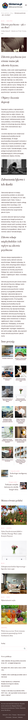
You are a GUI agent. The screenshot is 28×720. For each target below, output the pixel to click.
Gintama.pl (16, 703)
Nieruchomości (21, 714)
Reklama (20, 717)
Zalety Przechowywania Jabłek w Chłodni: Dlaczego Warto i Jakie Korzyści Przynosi (11, 533)
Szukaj (3, 643)
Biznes (4, 714)
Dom (8, 597)
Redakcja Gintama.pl (5, 31)
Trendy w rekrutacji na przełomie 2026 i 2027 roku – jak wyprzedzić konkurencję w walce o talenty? (14, 693)
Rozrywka (8, 717)
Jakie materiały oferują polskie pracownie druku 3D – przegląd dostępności (13, 662)
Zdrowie (10, 21)
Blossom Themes (14, 708)
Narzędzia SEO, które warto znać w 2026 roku (13, 669)
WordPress (7, 710)
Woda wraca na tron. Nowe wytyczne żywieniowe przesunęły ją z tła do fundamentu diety (13, 633)
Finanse (14, 714)
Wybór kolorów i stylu (8, 600)
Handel (9, 528)
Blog (3, 21)
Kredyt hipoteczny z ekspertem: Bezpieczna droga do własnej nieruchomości (10, 684)
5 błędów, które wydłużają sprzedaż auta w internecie (14, 676)
